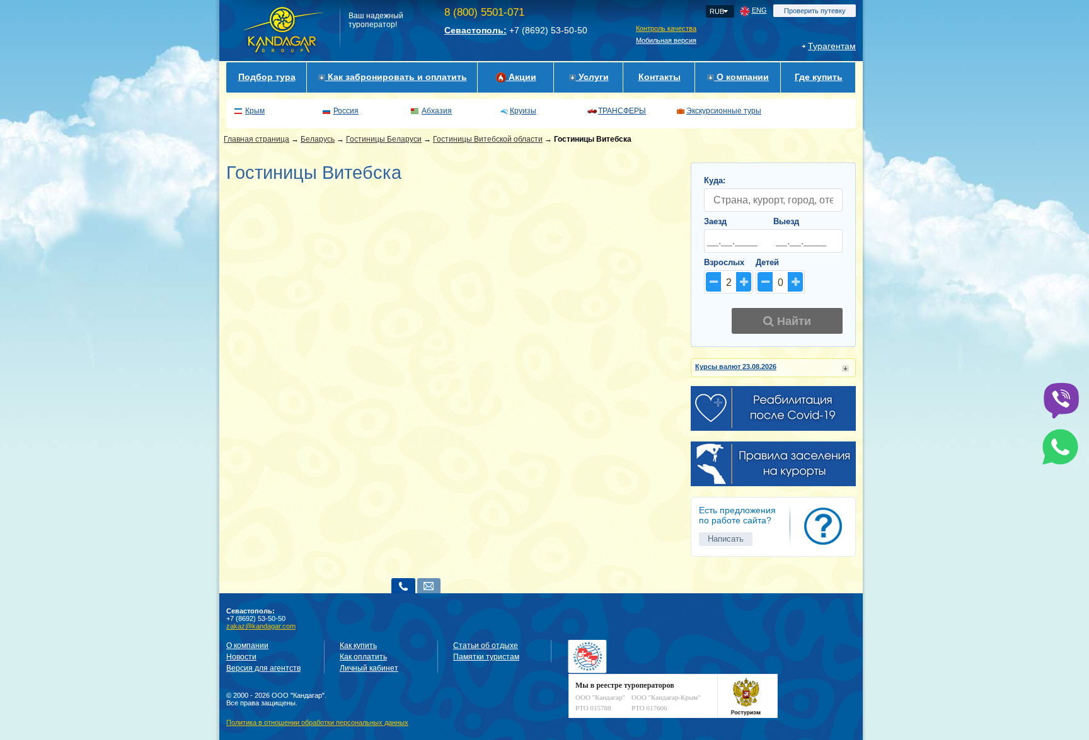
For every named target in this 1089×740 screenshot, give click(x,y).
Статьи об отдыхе (485, 645)
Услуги (592, 77)
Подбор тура (267, 77)
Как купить (358, 645)
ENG (759, 10)
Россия (346, 110)
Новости (241, 656)
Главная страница (256, 139)
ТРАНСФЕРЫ (622, 110)
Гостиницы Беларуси (384, 139)
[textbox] (773, 200)
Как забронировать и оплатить (396, 77)
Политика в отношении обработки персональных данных (317, 722)
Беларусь (318, 139)
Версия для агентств (263, 668)
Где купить (819, 77)
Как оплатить (363, 656)
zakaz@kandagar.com (261, 626)
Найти (792, 321)
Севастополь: (475, 30)
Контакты (659, 77)
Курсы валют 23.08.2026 (735, 366)
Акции (521, 77)
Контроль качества (666, 28)
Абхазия (437, 110)
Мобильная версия (666, 40)
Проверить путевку (815, 10)
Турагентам (832, 46)
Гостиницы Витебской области (488, 139)
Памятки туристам (486, 656)
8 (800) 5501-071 (484, 12)
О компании (741, 77)
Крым (255, 110)
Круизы (523, 110)
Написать (726, 539)
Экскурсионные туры (723, 110)
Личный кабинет (369, 668)
